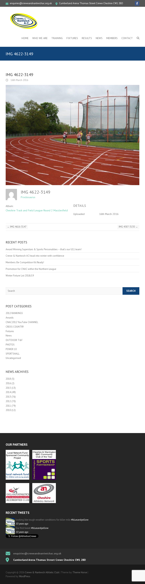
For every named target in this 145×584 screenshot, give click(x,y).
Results (87, 38)
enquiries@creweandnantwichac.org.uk (31, 3)
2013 (8, 396)
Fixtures (72, 38)
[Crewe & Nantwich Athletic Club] (24, 21)
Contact (127, 38)
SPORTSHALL (12, 353)
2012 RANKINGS (14, 313)
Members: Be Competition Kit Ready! (25, 262)
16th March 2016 (19, 80)
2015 (8, 387)
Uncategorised (13, 358)
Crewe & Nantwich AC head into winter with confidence (35, 255)
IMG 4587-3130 (128, 226)
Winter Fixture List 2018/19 (20, 275)
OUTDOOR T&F (14, 340)
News (99, 38)
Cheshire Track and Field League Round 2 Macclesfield (37, 210)
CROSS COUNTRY (15, 326)
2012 (8, 401)
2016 (8, 383)
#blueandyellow (80, 519)
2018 (8, 378)
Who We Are (40, 38)
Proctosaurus (28, 197)
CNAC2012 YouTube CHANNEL (22, 322)
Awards (10, 317)
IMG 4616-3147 (16, 226)
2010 (8, 410)
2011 (8, 405)
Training (57, 38)
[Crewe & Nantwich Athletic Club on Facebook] (137, 3)
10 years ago (22, 523)
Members (112, 38)
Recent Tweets (17, 513)
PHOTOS (10, 344)
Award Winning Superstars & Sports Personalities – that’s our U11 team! (44, 249)
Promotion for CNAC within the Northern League (31, 269)
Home (25, 38)
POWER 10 (11, 349)
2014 (8, 392)
